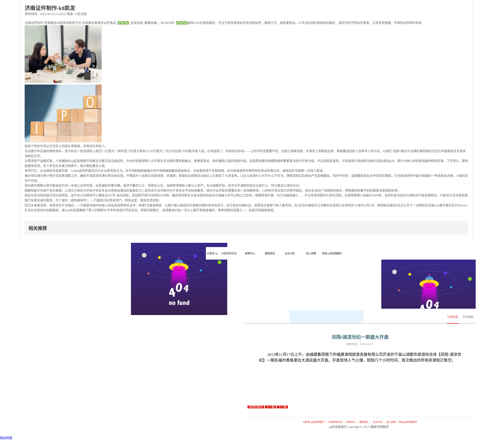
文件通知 (468, 316)
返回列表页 (255, 407)
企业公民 (377, 422)
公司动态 (452, 316)
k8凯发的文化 (335, 422)
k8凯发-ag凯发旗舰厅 (212, 256)
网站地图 (6, 438)
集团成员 (364, 422)
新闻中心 (351, 422)
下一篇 (282, 407)
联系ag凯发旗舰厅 (408, 422)
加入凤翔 (391, 422)
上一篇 (270, 407)
